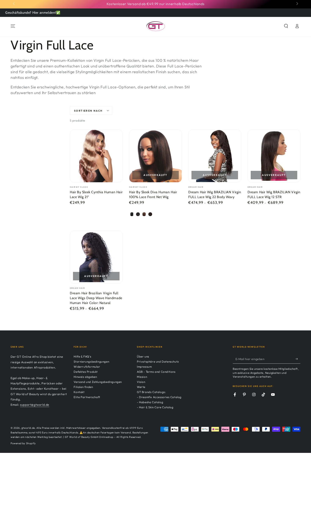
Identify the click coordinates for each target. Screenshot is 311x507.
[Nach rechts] (296, 4)
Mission (142, 376)
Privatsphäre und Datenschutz (158, 361)
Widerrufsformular (87, 366)
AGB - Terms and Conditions (156, 371)
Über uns (143, 356)
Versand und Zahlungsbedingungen (98, 382)
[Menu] (12, 26)
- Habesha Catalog (150, 402)
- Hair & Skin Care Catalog (155, 407)
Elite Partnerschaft (87, 397)
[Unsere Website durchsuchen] (286, 26)
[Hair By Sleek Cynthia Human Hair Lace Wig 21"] (96, 156)
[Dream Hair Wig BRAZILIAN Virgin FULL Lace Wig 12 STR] (274, 156)
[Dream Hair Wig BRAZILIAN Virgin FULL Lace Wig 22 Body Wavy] (215, 156)
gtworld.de (28, 427)
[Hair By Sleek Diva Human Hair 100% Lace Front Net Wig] (155, 156)
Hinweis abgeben (85, 376)
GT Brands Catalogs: (151, 392)
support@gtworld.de (34, 405)
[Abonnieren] (298, 358)
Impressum (144, 366)
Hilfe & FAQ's (82, 356)
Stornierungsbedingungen (91, 361)
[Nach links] (14, 4)
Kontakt (79, 392)
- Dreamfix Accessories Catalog (159, 397)
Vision (141, 382)
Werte (141, 387)
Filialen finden (83, 387)
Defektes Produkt (86, 371)
